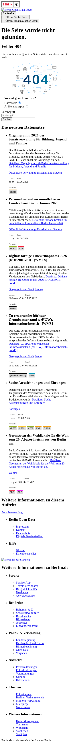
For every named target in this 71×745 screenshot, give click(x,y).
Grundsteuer (23, 707)
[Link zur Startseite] (16, 9)
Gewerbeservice (25, 595)
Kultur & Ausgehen (27, 721)
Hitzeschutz (22, 680)
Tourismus (22, 724)
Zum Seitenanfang (12, 512)
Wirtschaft (22, 727)
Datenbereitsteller (26, 553)
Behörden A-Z (24, 609)
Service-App (23, 582)
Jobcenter (21, 622)
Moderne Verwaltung (28, 700)
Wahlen (13, 472)
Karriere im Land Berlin (30, 643)
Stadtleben (22, 730)
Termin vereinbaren (27, 585)
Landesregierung (25, 640)
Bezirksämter (23, 616)
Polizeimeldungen (26, 670)
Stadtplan (21, 734)
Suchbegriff (8, 111)
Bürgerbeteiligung (26, 646)
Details (39, 165)
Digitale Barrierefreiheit (29, 536)
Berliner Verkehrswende (30, 697)
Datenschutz (23, 533)
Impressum (22, 526)
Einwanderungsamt (27, 625)
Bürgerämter (23, 619)
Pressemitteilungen (27, 667)
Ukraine (20, 676)
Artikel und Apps (14, 106)
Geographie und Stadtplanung (26, 289)
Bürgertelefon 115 (26, 589)
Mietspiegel (22, 703)
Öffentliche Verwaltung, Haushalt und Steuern (35, 172)
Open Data (22, 649)
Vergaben (21, 653)
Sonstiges (14, 408)
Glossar (20, 550)
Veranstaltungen (25, 673)
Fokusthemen (23, 694)
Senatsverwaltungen (27, 612)
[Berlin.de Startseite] (15, 559)
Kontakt (20, 529)
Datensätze (10, 102)
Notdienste (22, 592)
